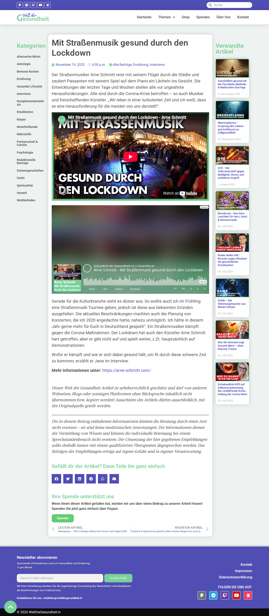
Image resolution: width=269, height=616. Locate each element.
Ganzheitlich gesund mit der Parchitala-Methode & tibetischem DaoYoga (232, 84)
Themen (164, 17)
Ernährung (24, 79)
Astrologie (24, 64)
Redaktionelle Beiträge (26, 161)
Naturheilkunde (27, 126)
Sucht (21, 178)
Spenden (203, 17)
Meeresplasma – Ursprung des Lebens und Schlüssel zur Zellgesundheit (231, 127)
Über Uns (223, 17)
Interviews (24, 93)
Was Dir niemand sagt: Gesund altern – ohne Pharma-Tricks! (231, 345)
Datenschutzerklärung (235, 577)
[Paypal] (20, 5)
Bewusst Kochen (28, 71)
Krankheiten (25, 112)
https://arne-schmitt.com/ (126, 370)
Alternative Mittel (28, 56)
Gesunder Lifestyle (29, 86)
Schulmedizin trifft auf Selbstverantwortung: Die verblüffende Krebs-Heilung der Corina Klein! (232, 389)
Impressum (243, 571)
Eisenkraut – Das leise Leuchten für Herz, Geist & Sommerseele (232, 216)
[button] (56, 479)
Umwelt (22, 193)
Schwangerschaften (30, 170)
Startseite (144, 17)
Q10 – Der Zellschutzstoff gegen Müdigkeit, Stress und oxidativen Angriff (231, 172)
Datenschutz (53, 590)
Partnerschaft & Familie (27, 143)
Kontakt (243, 17)
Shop (186, 17)
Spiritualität (25, 185)
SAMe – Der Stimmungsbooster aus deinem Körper (232, 304)
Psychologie (25, 152)
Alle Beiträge (122, 65)
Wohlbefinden (26, 200)
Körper (21, 119)
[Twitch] (34, 5)
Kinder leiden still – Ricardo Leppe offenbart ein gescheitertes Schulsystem (232, 260)
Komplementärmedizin (31, 102)
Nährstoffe (24, 134)
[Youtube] (41, 5)
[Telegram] (27, 5)
